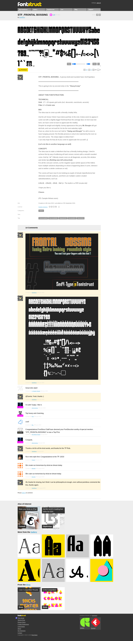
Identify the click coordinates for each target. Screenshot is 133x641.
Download (24, 70)
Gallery (35, 9)
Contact (20, 633)
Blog (76, 9)
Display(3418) (63, 218)
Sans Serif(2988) (53, 218)
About (19, 628)
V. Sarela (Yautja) (36, 391)
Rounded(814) (71, 218)
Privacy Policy (22, 622)
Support (91, 9)
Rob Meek (34, 635)
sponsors (94, 615)
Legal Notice (21, 626)
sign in (24, 493)
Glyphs (82, 628)
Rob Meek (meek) (36, 434)
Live (62, 9)
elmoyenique (35, 408)
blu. (33, 424)
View (94, 64)
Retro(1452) (80, 218)
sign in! (99, 3)
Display (41, 210)
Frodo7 (33, 460)
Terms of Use (21, 620)
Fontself (93, 628)
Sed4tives (22, 17)
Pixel (69, 64)
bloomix (33, 468)
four (33, 416)
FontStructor (50, 9)
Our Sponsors (21, 631)
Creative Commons (42, 206)
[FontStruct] (32, 5)
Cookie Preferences (23, 624)
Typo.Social (21, 618)
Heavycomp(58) (43, 218)
